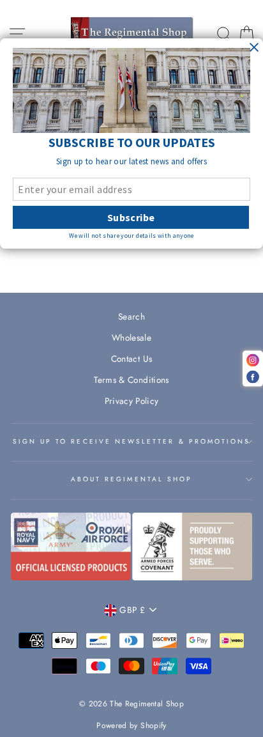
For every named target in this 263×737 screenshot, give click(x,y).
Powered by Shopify (131, 725)
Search (131, 316)
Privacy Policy (132, 400)
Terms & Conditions (131, 379)
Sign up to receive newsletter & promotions (132, 441)
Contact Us (131, 358)
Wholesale (131, 337)
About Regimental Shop (131, 479)
